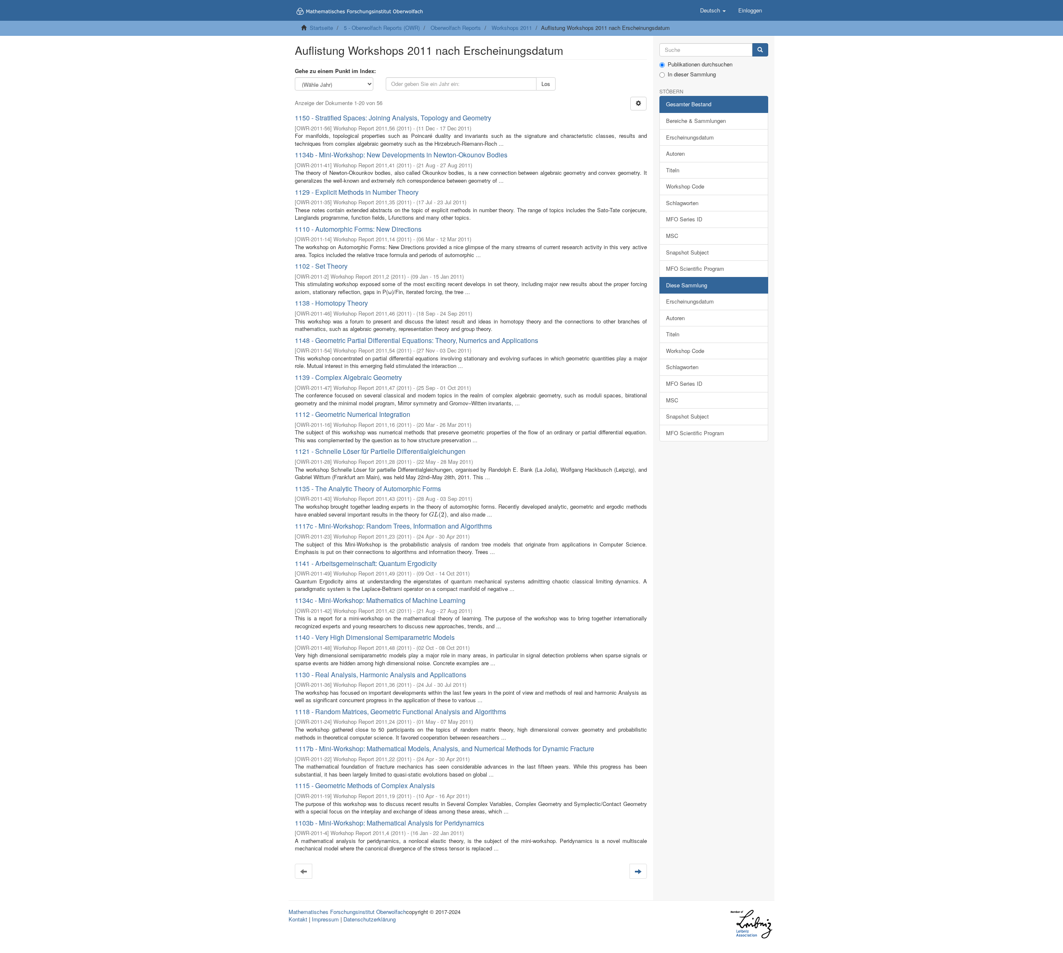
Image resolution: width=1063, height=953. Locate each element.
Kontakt (298, 919)
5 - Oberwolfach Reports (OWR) (382, 28)
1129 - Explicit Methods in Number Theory (357, 192)
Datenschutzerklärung (369, 919)
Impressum (325, 919)
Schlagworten (682, 203)
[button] (713, 10)
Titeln (672, 170)
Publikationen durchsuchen (700, 64)
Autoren (675, 153)
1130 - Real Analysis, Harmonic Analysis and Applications (380, 674)
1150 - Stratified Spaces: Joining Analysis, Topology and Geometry (393, 117)
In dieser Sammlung (692, 74)
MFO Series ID (684, 219)
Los (545, 84)
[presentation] (438, 514)
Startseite (321, 28)
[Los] (760, 50)
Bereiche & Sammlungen (696, 121)
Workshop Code (685, 186)
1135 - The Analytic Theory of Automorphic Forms (368, 488)
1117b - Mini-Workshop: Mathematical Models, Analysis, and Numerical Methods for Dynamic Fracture (444, 748)
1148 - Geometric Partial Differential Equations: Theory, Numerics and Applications (416, 340)
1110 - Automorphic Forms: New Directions (358, 229)
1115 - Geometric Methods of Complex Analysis (365, 785)
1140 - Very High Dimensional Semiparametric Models (375, 637)
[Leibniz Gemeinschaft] (750, 924)
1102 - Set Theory (321, 266)
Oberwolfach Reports (456, 28)
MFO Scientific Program (695, 268)
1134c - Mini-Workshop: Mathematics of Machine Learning (380, 600)
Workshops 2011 (512, 28)
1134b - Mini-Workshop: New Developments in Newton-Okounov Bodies (401, 154)
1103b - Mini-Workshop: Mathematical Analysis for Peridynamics (389, 823)
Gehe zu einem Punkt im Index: (335, 71)
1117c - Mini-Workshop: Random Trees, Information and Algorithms (393, 526)
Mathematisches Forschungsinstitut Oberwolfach (347, 912)
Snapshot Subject (687, 252)
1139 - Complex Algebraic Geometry (348, 377)
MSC (672, 236)
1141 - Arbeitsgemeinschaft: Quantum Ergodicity (366, 563)
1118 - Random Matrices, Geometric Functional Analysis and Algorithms (400, 711)
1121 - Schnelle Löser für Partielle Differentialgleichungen (380, 451)
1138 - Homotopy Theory (331, 303)
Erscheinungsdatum (690, 137)
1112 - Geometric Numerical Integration (352, 414)
